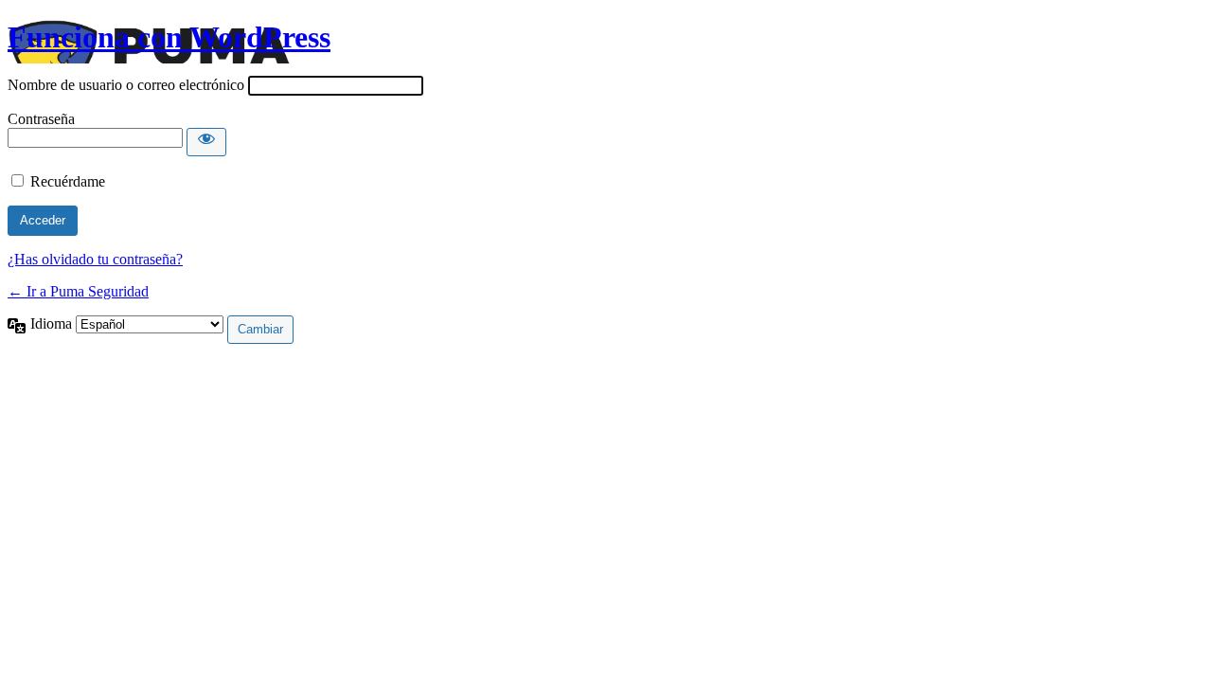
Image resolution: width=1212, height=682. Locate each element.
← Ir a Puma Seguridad (78, 291)
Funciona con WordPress (169, 37)
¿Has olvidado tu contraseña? (95, 259)
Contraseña (41, 119)
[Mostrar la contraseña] (206, 142)
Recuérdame (67, 181)
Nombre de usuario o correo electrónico (126, 85)
